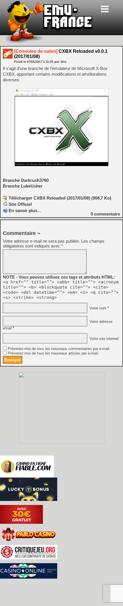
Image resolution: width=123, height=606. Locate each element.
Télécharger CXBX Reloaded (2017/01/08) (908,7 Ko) (60, 198)
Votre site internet (103, 339)
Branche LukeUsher (23, 186)
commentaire (105, 214)
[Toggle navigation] (104, 9)
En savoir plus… (25, 210)
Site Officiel (20, 204)
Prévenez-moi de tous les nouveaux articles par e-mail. (53, 353)
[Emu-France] (49, 42)
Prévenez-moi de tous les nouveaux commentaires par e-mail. (59, 349)
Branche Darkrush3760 (26, 180)
